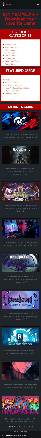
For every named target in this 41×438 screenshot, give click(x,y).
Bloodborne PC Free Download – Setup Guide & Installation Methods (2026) (20, 171)
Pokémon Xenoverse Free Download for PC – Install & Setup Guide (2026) (20, 279)
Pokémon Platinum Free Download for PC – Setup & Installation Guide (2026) (20, 208)
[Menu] (38, 4)
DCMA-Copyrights (20, 432)
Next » (31, 427)
